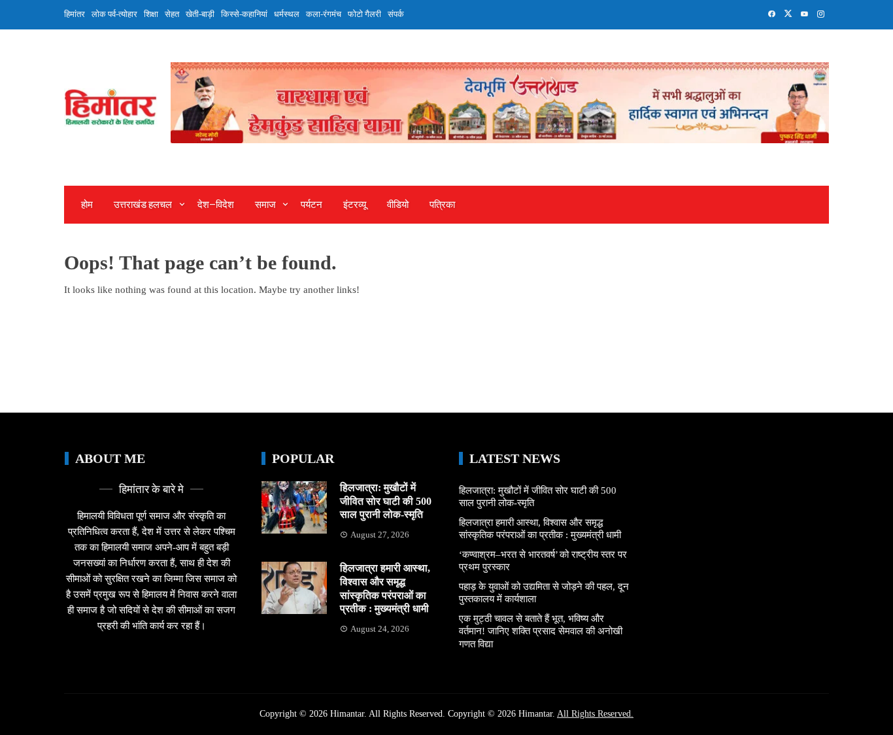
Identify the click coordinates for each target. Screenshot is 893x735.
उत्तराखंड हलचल (143, 205)
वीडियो (398, 205)
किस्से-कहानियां (244, 14)
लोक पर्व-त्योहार (114, 14)
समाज (265, 205)
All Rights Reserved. (595, 714)
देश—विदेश (215, 205)
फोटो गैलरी (364, 14)
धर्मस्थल (286, 14)
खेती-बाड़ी (200, 14)
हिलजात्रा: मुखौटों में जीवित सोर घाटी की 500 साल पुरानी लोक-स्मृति (385, 501)
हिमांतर (74, 14)
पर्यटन (311, 205)
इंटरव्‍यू (354, 205)
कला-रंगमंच (323, 14)
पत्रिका (442, 205)
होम (87, 205)
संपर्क (396, 14)
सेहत (172, 14)
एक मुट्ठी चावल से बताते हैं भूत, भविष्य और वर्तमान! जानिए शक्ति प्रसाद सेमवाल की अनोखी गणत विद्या (540, 631)
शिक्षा (151, 14)
